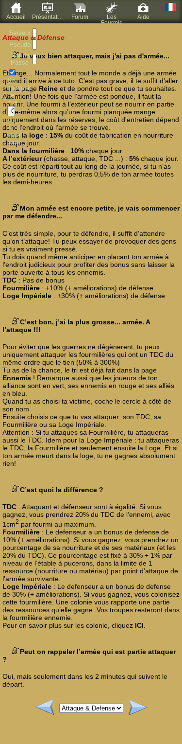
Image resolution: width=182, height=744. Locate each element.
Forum (79, 17)
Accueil (16, 17)
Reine (48, 88)
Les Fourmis (111, 18)
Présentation (48, 17)
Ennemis (16, 378)
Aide (143, 17)
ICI (139, 625)
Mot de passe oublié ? (14, 135)
